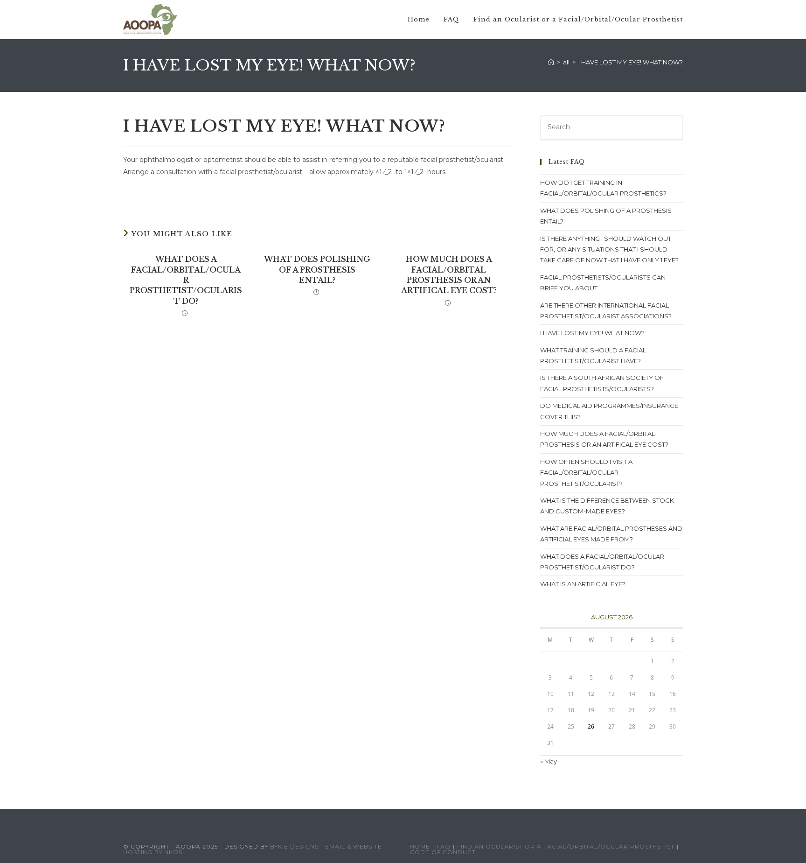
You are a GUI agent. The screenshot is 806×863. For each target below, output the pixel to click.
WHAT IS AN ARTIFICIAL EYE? (582, 584)
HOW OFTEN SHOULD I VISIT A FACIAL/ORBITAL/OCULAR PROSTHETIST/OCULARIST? (586, 472)
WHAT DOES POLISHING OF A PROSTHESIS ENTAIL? (317, 269)
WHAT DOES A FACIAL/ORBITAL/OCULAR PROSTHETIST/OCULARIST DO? (186, 280)
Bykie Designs (294, 846)
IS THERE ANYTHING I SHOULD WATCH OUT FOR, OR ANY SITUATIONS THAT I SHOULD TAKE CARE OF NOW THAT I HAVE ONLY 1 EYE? (609, 249)
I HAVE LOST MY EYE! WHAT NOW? (630, 62)
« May (548, 761)
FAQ (444, 846)
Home (420, 846)
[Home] (551, 62)
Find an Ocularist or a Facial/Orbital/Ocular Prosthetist (565, 846)
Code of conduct (443, 852)
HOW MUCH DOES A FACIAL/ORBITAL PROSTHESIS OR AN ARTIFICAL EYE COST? (449, 274)
